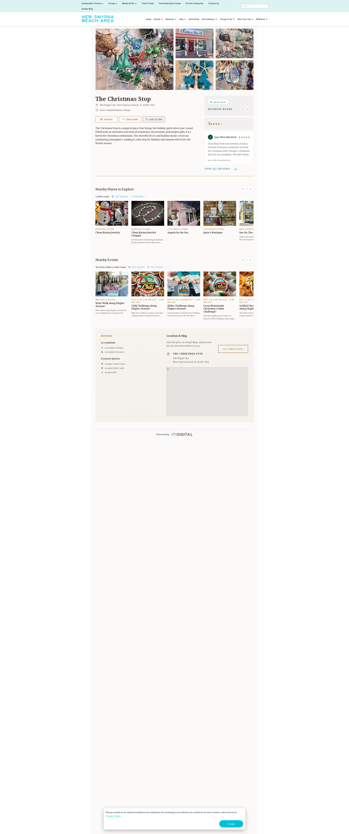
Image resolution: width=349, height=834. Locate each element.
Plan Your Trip (244, 19)
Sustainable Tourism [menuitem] (91, 3)
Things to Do (226, 19)
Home (148, 19)
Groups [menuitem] (111, 3)
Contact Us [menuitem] (213, 3)
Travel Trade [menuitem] (148, 3)
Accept (231, 824)
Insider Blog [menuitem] (87, 9)
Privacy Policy (113, 816)
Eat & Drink (194, 19)
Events (157, 19)
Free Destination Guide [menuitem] (170, 3)
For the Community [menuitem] (194, 3)
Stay (181, 19)
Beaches (170, 19)
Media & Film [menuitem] (128, 3)
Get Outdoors (208, 19)
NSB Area (260, 19)
